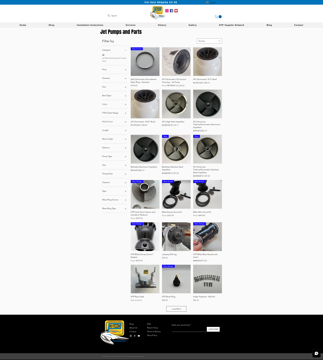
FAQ (149, 324)
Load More (176, 309)
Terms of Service (154, 331)
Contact (132, 331)
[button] (218, 16)
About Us (133, 328)
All (103, 55)
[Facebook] (171, 10)
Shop (131, 324)
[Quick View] (176, 61)
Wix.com (141, 356)
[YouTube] (176, 10)
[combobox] (209, 41)
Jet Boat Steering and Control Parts (114, 59)
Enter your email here (181, 325)
